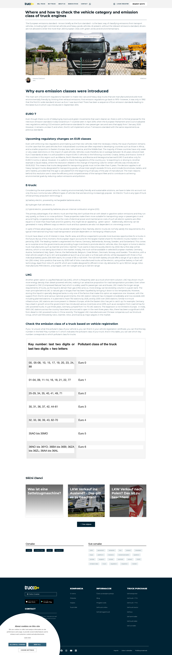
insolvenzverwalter (123, 555)
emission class (94, 564)
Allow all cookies (17, 644)
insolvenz (111, 555)
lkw (120, 550)
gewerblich (101, 550)
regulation (114, 564)
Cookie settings (27, 650)
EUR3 (138, 559)
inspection (124, 564)
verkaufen (111, 550)
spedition (136, 555)
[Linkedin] (76, 651)
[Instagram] (66, 651)
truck (104, 564)
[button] (41, 594)
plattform (100, 555)
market (134, 564)
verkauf (128, 550)
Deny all (37, 644)
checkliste (138, 550)
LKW (91, 550)
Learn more (27, 637)
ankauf (130, 559)
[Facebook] (62, 651)
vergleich (101, 559)
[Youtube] (71, 651)
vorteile (111, 559)
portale (92, 559)
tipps (91, 555)
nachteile (120, 559)
